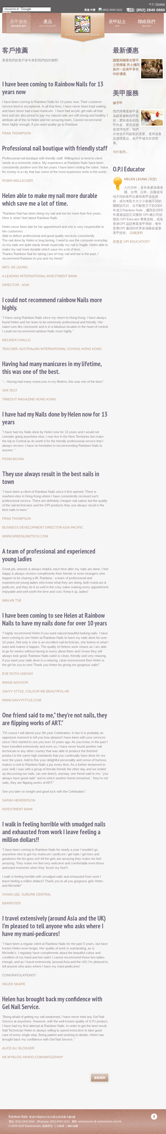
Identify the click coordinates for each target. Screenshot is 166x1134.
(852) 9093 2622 (112, 9)
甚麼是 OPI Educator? (131, 241)
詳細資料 (136, 233)
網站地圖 (73, 1126)
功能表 (60, 1126)
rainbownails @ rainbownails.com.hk (99, 1121)
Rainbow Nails (18, 1116)
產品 (47, 21)
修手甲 (118, 103)
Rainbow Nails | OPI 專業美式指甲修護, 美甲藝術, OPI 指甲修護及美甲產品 (83, 28)
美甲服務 (18, 21)
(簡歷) (152, 179)
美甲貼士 (117, 21)
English (160, 4)
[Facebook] (154, 1116)
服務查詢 (99, 1077)
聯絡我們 (146, 21)
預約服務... (120, 152)
